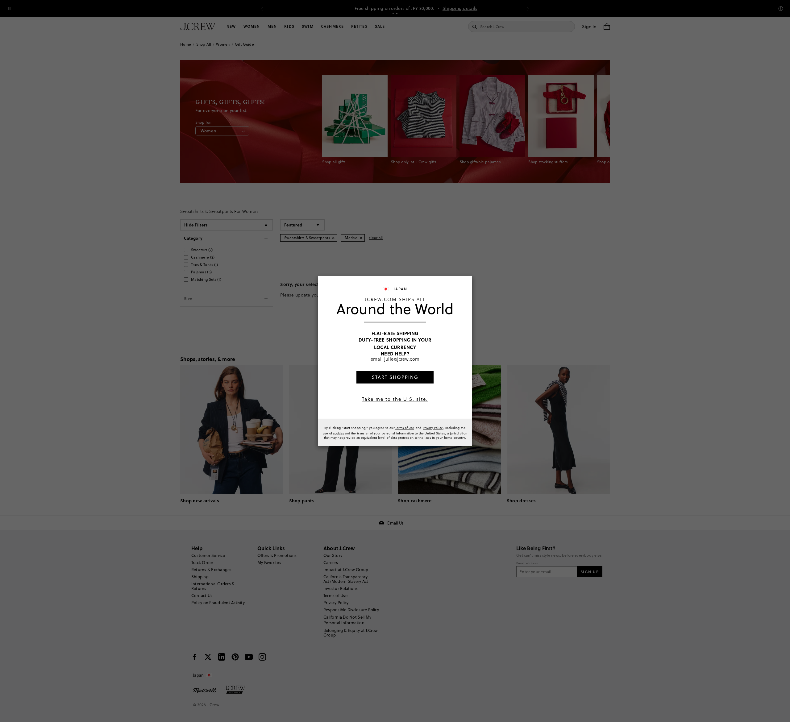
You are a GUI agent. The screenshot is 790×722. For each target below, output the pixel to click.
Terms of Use (404, 427)
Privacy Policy (433, 427)
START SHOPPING (395, 377)
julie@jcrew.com (402, 358)
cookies (338, 433)
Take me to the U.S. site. (395, 399)
